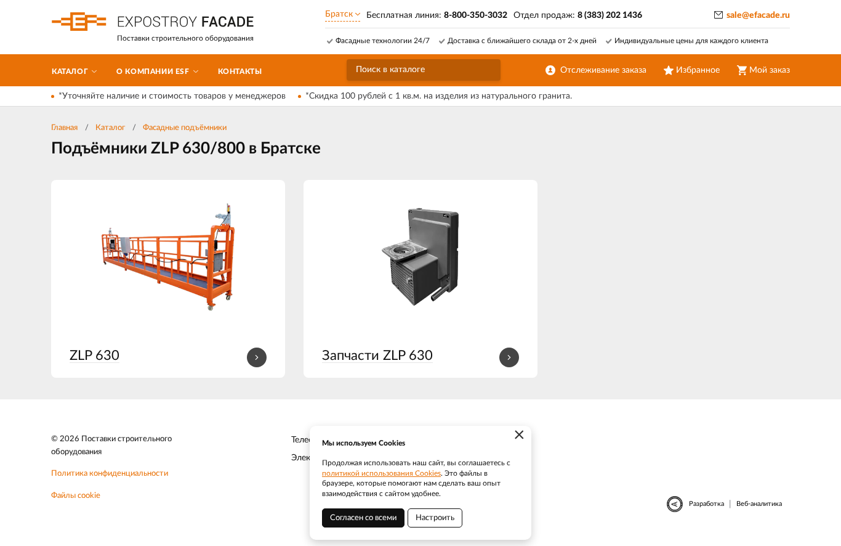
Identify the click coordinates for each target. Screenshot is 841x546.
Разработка (706, 503)
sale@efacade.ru (758, 15)
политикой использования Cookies (381, 473)
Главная (64, 128)
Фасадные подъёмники (185, 128)
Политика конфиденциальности (109, 474)
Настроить (435, 518)
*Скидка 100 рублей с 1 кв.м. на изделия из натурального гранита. (438, 96)
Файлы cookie (75, 496)
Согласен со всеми (363, 518)
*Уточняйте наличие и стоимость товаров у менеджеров (172, 96)
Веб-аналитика (759, 503)
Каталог (110, 128)
